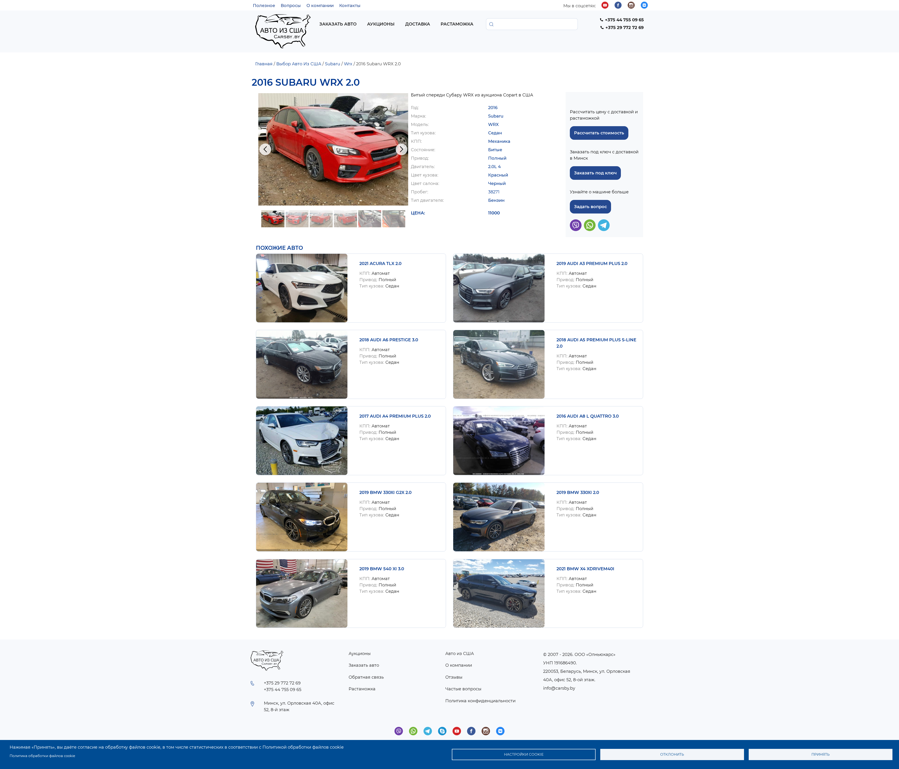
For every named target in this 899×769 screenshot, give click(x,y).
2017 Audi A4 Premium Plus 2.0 (395, 416)
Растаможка (457, 24)
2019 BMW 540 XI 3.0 (381, 568)
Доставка (417, 24)
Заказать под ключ (595, 173)
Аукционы (380, 24)
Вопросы (291, 5)
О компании (320, 5)
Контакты (350, 5)
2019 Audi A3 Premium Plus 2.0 (591, 263)
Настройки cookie (524, 754)
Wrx (348, 63)
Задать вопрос (590, 206)
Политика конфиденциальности (480, 700)
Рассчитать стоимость (599, 133)
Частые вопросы (463, 689)
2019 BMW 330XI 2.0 (577, 492)
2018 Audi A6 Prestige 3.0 (388, 339)
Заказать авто (338, 24)
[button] (333, 149)
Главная (264, 63)
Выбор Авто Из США (298, 63)
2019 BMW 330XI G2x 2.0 (385, 492)
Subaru (332, 63)
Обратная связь (366, 677)
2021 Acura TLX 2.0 (380, 263)
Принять (820, 754)
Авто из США (459, 653)
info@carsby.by (559, 688)
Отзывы (453, 677)
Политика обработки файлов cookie (42, 756)
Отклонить (672, 754)
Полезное (264, 5)
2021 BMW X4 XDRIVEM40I (585, 568)
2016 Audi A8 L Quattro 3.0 (587, 416)
